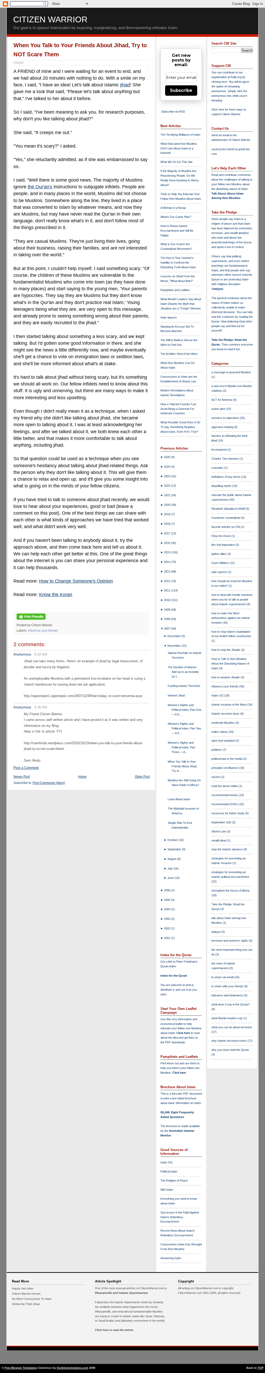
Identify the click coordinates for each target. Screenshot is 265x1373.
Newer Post (21, 776)
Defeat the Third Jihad (26, 1304)
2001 (167, 938)
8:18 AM (40, 654)
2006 (167, 890)
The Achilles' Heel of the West (178, 353)
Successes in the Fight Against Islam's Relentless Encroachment (179, 1217)
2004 (167, 909)
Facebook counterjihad (226, 517)
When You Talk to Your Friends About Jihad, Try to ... (182, 766)
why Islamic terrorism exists (229, 1040)
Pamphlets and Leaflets (175, 290)
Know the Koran (55, 594)
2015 (167, 552)
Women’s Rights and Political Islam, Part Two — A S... (184, 728)
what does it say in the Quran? (230, 1004)
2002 (167, 928)
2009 (167, 609)
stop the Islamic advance (227, 849)
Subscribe (181, 90)
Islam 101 (166, 1162)
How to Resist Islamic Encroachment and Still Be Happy (176, 230)
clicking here (219, 81)
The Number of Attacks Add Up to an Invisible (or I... (183, 672)
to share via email (222, 977)
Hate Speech (168, 317)
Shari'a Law (219, 831)
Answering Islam (170, 1258)
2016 (167, 542)
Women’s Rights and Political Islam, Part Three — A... (181, 747)
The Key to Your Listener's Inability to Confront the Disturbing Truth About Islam (178, 262)
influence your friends (43, 630)
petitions (217, 749)
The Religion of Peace (174, 1180)
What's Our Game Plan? (175, 216)
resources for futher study (228, 813)
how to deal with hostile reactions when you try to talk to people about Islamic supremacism (232, 599)
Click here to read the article (114, 1329)
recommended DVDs (225, 804)
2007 (167, 628)
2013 (167, 571)
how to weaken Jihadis (226, 677)
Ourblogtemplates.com (72, 1367)
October (173, 839)
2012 (167, 581)
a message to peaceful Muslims (231, 372)
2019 (167, 514)
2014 (167, 561)
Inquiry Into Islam (22, 1288)
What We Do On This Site (176, 161)
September (174, 849)
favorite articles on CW (226, 526)
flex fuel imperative (223, 544)
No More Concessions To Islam (31, 1298)
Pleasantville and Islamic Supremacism (121, 1292)
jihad (125, 84)
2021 (167, 495)
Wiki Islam (166, 1189)
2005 (167, 899)
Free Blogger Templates (20, 1367)
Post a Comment (26, 768)
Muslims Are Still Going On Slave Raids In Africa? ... (184, 785)
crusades (217, 467)
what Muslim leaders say (227, 1018)
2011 (167, 590)
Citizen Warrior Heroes (26, 1293)
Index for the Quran (173, 975)
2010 (167, 600)
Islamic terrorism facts (225, 713)
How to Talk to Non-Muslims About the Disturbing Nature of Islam (230, 663)
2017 (167, 533)
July (170, 868)
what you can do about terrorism (231, 1027)
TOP (260, 1367)
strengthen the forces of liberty (230, 890)
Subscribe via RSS (173, 111)
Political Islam (168, 1171)
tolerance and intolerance (227, 995)
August (172, 858)
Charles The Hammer (225, 458)
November (174, 645)
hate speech (219, 572)
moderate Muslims (223, 722)
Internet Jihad (176, 695)
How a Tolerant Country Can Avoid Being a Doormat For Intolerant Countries (178, 409)
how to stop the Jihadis (226, 649)
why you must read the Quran (230, 1049)
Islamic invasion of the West (229, 704)
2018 (167, 523)
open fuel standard (223, 740)
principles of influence (225, 767)
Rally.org (236, 77)
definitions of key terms (226, 476)
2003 (167, 918)
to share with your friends (227, 986)
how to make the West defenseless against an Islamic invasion (230, 618)
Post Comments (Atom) (49, 783)
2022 (167, 485)
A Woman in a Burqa (173, 207)
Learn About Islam (179, 799)
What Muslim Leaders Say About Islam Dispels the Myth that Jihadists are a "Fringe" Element (180, 304)
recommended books (225, 795)
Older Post (142, 776)
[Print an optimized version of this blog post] (31, 620)
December (174, 636)
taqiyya (217, 288)
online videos (220, 731)
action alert (218, 408)
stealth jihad (219, 840)
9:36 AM (40, 707)
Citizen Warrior (50, 19)
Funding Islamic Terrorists (184, 685)
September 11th (221, 822)
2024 (167, 466)
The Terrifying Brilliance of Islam (180, 134)
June (170, 877)
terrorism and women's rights (230, 940)
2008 (167, 618)
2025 (167, 457)
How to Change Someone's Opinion (76, 581)
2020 (167, 504)
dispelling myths (221, 485)
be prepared (219, 449)
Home (82, 776)
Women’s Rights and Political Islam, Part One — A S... (184, 709)
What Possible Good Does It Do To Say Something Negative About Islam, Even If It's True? (180, 427)
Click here (179, 1072)
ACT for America (222, 399)
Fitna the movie (221, 535)
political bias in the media (227, 758)
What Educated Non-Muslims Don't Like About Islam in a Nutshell (178, 148)
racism (216, 776)
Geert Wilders (220, 562)
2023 (167, 476)
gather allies (219, 553)
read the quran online (225, 786)
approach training (222, 427)
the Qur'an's (40, 186)
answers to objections (225, 417)
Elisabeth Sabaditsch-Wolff (228, 508)
